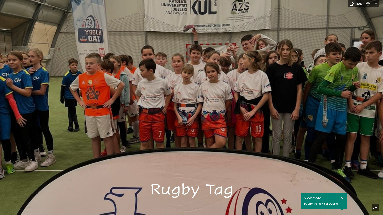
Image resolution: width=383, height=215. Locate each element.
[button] (356, 3)
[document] (191, 107)
